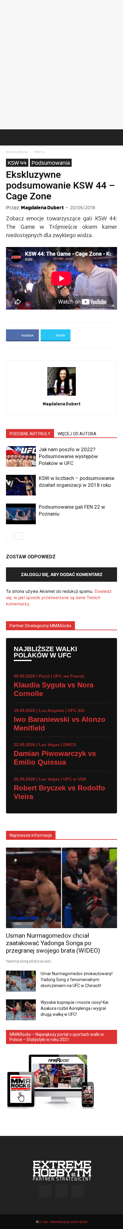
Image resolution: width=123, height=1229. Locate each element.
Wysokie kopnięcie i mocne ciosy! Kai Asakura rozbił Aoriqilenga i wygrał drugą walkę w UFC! (74, 1008)
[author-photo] (61, 395)
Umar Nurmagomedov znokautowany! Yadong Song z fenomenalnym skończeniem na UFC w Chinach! (77, 979)
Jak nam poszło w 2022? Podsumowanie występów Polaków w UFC (68, 456)
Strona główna (17, 151)
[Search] (114, 137)
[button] (10, 137)
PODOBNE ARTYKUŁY (30, 433)
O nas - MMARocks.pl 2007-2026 (63, 1221)
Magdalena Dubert (42, 207)
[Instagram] (61, 1191)
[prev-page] (9, 536)
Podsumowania (51, 162)
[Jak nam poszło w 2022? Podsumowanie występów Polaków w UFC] (21, 456)
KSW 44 (39, 151)
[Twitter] (78, 1191)
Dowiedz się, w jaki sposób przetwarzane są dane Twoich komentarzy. (59, 597)
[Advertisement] (61, 64)
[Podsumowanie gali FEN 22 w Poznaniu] (21, 514)
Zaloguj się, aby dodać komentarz (61, 574)
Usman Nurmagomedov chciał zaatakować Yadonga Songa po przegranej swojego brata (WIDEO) (53, 943)
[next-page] (19, 536)
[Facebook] (45, 1191)
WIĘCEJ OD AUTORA (77, 433)
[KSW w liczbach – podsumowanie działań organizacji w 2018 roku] (21, 485)
